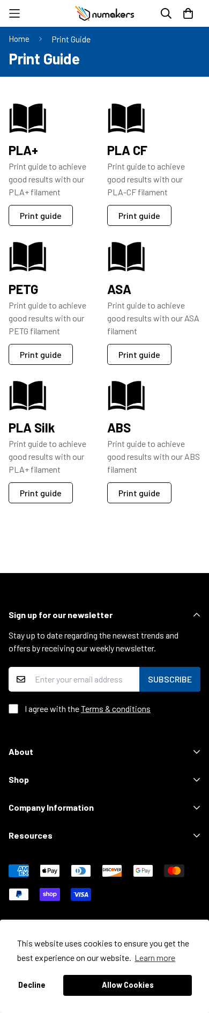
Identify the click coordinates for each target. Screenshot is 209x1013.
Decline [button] (32, 984)
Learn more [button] (155, 957)
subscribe (170, 679)
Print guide (139, 215)
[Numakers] (104, 13)
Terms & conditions (116, 708)
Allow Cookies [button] (128, 984)
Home (19, 38)
